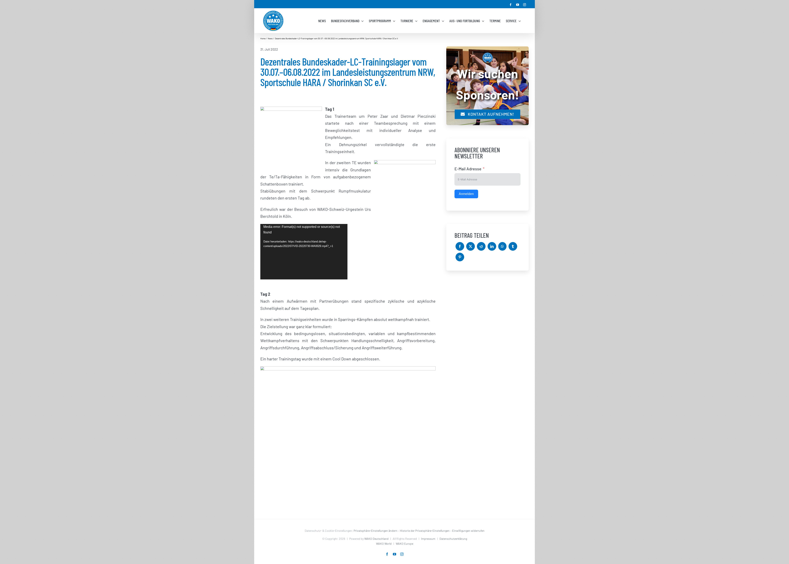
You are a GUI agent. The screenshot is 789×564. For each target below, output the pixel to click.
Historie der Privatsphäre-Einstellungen (425, 530)
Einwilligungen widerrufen (468, 530)
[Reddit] (481, 246)
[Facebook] (459, 246)
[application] (303, 251)
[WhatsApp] (502, 246)
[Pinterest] (459, 257)
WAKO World (384, 543)
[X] (470, 246)
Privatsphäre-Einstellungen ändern (375, 530)
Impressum (428, 538)
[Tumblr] (513, 246)
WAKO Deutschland (376, 538)
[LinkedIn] (492, 246)
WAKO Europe (404, 543)
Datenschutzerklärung (453, 538)
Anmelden (466, 194)
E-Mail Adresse (467, 168)
